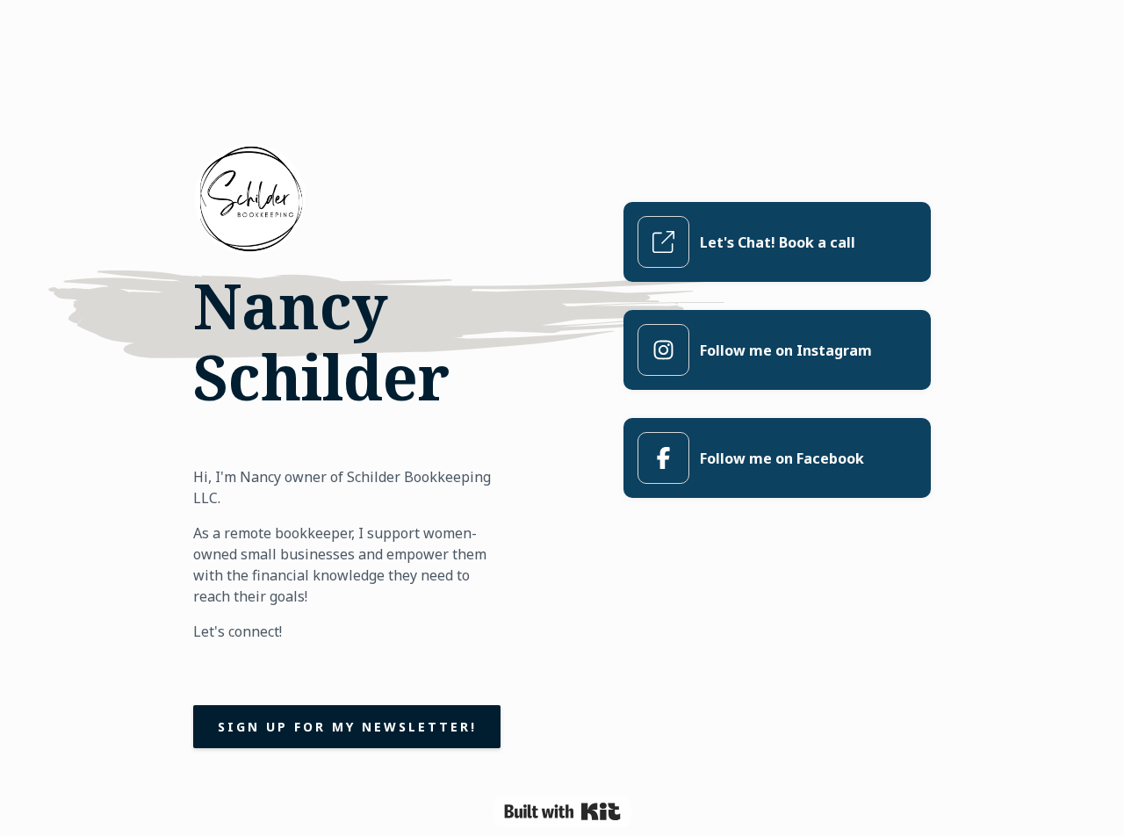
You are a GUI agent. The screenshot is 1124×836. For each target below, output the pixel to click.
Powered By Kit (562, 811)
